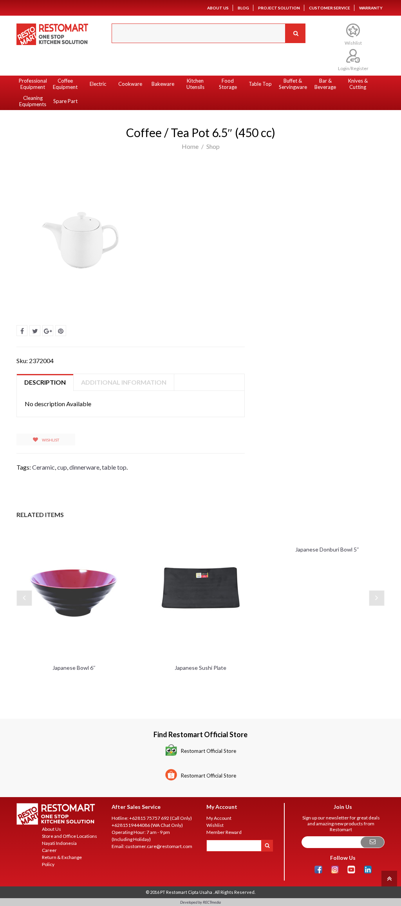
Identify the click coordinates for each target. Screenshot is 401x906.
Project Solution (279, 7)
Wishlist (50, 440)
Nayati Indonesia (59, 843)
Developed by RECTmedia (200, 902)
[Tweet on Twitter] (34, 330)
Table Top (260, 84)
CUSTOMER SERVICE (329, 7)
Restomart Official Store (208, 751)
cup (62, 467)
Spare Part (65, 101)
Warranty (371, 7)
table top (114, 467)
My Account (218, 818)
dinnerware (84, 467)
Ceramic (43, 467)
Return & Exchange (62, 857)
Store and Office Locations (69, 836)
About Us (218, 7)
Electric (98, 84)
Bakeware (163, 84)
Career (49, 850)
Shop (213, 146)
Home (190, 146)
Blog (243, 7)
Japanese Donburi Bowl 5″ (327, 549)
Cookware (130, 84)
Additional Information (123, 382)
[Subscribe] (372, 842)
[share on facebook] (21, 330)
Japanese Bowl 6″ (74, 667)
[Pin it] (60, 330)
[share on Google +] (47, 330)
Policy (48, 864)
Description (45, 382)
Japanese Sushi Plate (200, 667)
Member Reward (224, 832)
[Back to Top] (388, 878)
